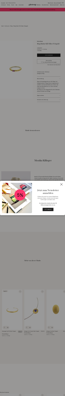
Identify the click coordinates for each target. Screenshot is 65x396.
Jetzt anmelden (48, 209)
